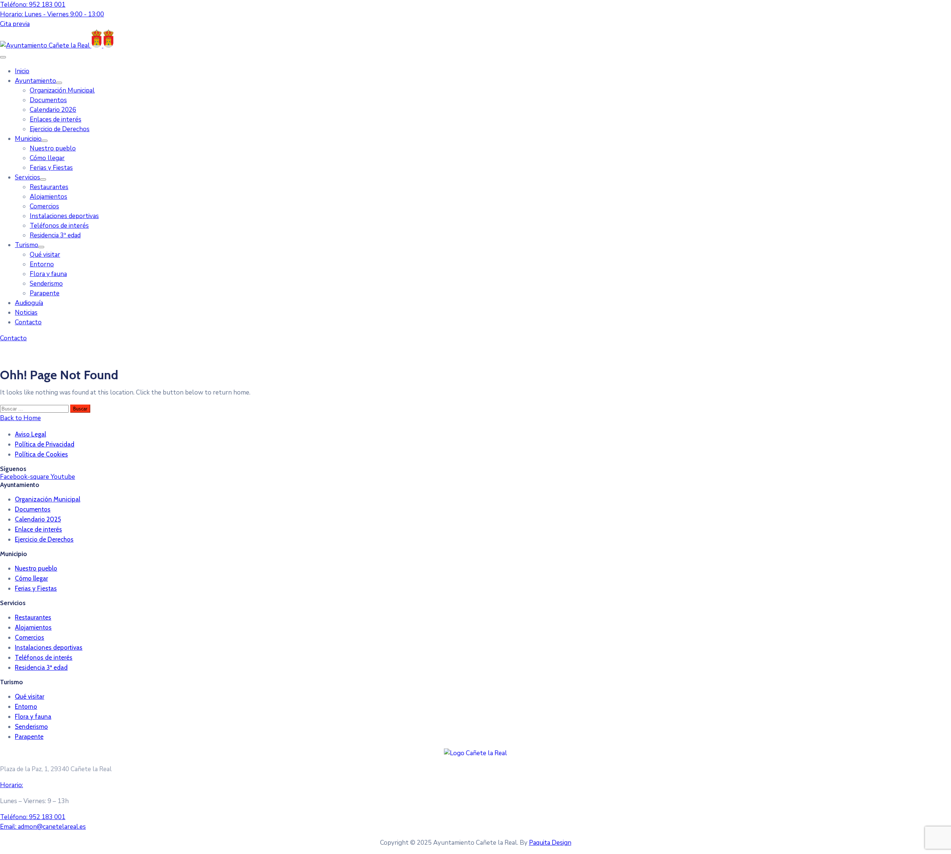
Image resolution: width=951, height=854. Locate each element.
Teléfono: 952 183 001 (32, 4)
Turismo (26, 245)
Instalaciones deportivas (64, 216)
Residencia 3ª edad (55, 235)
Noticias (26, 312)
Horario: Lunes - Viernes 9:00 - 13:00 (52, 14)
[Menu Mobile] (3, 57)
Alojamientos (48, 196)
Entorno (42, 264)
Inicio (22, 71)
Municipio (28, 138)
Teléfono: (32, 817)
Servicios (27, 177)
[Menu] (59, 83)
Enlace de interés (38, 529)
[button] (15, 24)
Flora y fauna (48, 274)
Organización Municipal (62, 90)
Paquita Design (550, 842)
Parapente (44, 293)
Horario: (11, 785)
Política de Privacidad (44, 444)
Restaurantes (49, 187)
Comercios (44, 206)
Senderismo (46, 283)
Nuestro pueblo (53, 148)
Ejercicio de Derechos (60, 129)
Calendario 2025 (38, 519)
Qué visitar (45, 254)
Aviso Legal (30, 434)
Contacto (28, 322)
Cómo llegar (47, 158)
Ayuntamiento (35, 81)
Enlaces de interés (55, 119)
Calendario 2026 (53, 109)
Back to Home (20, 418)
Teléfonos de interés (59, 225)
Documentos (48, 100)
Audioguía (29, 303)
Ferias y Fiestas (51, 167)
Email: (43, 826)
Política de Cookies (41, 454)
